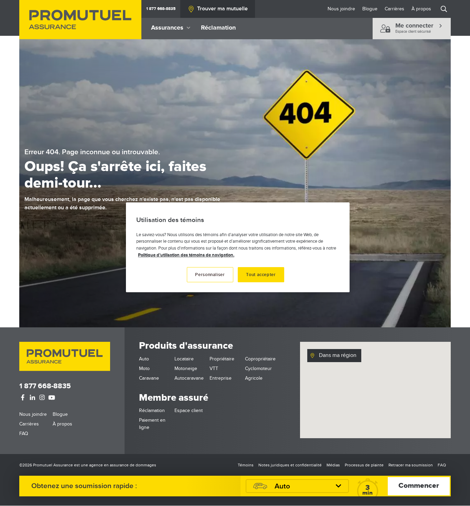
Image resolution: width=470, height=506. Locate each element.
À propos (421, 9)
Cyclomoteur (258, 368)
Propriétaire (222, 359)
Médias (333, 465)
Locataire (184, 359)
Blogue (369, 9)
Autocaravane (189, 378)
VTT (214, 368)
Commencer (418, 485)
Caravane (149, 378)
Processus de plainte (364, 465)
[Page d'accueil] (80, 19)
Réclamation (218, 27)
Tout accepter (261, 274)
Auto (144, 359)
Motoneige (185, 368)
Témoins (246, 465)
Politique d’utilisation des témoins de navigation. (186, 255)
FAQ (23, 433)
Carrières (394, 9)
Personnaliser (210, 274)
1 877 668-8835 (160, 8)
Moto (144, 368)
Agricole (254, 378)
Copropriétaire (260, 359)
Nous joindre (341, 9)
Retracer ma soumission (410, 465)
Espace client (188, 410)
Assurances (167, 27)
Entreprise (221, 378)
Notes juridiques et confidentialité (290, 465)
